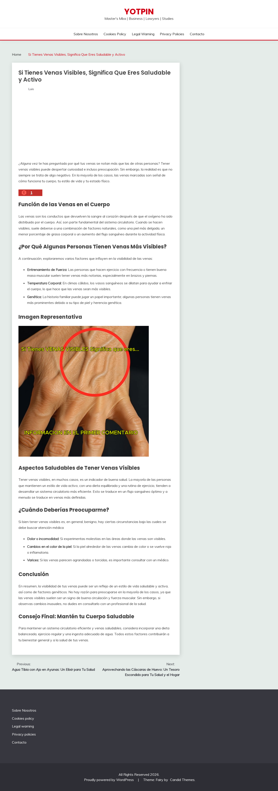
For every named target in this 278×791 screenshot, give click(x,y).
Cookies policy (115, 34)
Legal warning (143, 34)
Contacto (197, 34)
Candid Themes (182, 780)
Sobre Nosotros (86, 34)
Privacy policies (172, 34)
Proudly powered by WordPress (109, 780)
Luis (31, 89)
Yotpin (139, 11)
